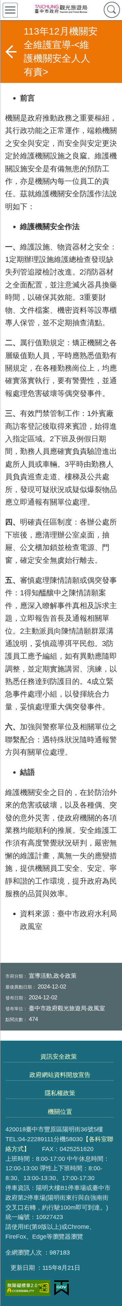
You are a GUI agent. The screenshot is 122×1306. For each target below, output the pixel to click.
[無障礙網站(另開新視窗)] (27, 1288)
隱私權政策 (60, 1093)
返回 (11, 52)
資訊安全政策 (58, 1056)
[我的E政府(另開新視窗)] (61, 1288)
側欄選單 (10, 10)
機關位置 (60, 1111)
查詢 (111, 9)
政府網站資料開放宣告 (59, 1074)
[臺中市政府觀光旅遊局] (61, 8)
